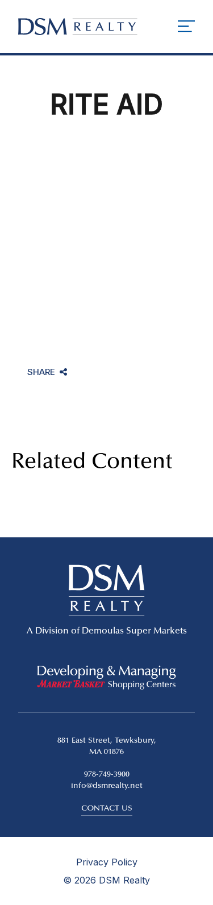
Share (41, 373)
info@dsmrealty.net (107, 786)
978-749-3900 (107, 775)
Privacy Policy (106, 862)
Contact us (106, 809)
